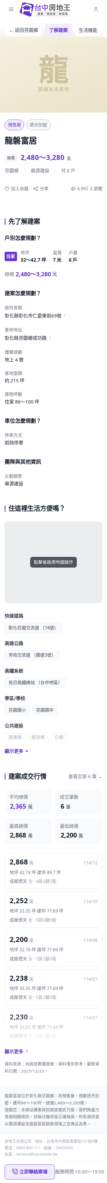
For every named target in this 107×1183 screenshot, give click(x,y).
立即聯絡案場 (33, 1171)
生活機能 (88, 30)
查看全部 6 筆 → (85, 776)
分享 (44, 189)
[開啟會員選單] (95, 9)
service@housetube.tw (36, 1154)
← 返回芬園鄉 (23, 30)
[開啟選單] (11, 9)
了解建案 (58, 30)
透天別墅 (38, 125)
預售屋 (14, 125)
